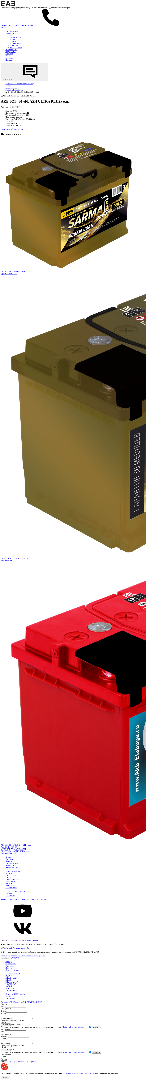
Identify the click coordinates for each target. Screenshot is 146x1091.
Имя (2, 1006)
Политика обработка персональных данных (28, 956)
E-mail (3, 1013)
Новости (8, 861)
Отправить (96, 1027)
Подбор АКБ (10, 52)
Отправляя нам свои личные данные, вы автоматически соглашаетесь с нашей (45, 1027)
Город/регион (6, 1009)
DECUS (13, 35)
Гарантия (9, 54)
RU (2, 27)
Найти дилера (6, 129)
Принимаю (5, 1077)
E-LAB (13, 39)
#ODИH (13, 41)
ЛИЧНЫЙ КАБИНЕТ (33, 1002)
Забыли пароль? (29, 1061)
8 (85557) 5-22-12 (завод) (10, 899)
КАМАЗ (8, 894)
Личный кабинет (31, 940)
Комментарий (6, 1018)
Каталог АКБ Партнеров (15, 891)
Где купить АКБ (11, 31)
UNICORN (14, 46)
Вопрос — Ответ (12, 867)
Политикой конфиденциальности (76, 1027)
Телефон (4, 1011)
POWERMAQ (15, 43)
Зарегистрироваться (15, 1061)
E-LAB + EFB (15, 37)
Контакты (9, 58)
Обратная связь (7, 80)
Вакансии (9, 56)
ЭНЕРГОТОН (11, 50)
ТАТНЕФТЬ (10, 896)
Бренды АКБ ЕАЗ (12, 33)
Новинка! (9, 60)
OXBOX (15, 958)
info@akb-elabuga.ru (40, 899)
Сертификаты (10, 964)
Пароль (4, 1059)
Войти (4, 1061)
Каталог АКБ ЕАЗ (12, 871)
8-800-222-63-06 (26, 899)
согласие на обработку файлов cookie (76, 1073)
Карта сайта (5, 956)
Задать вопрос (17, 129)
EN (5, 27)
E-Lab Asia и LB (11, 879)
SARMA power (16, 48)
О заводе (8, 857)
